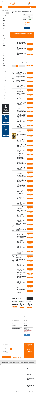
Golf (4, 74)
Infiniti (4, 38)
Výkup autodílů (4, 373)
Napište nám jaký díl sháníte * (16, 328)
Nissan (4, 53)
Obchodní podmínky (4, 378)
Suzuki (4, 63)
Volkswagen (4, 68)
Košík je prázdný (32, 3)
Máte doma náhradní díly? (5, 121)
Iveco (3, 40)
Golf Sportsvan (6, 79)
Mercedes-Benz (5, 48)
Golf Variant (5, 80)
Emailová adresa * (14, 325)
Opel (3, 55)
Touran (5, 95)
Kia (3, 43)
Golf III (5, 76)
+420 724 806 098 (29, 351)
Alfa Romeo (4, 15)
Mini (3, 50)
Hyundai (4, 33)
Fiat (3, 28)
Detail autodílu (29, 54)
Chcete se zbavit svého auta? (5, 134)
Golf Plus (5, 77)
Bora (4, 70)
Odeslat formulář (26, 334)
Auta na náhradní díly (5, 371)
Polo (4, 89)
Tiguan (5, 92)
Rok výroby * (25, 325)
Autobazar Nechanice (13, 371)
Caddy (5, 71)
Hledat (29, 65)
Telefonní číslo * (14, 322)
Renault (4, 58)
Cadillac (4, 20)
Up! (4, 98)
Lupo (4, 83)
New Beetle (5, 85)
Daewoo (4, 25)
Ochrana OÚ (31, 397)
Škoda (4, 65)
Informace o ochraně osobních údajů (27, 332)
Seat (3, 60)
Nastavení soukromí (26, 397)
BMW (3, 18)
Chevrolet (4, 35)
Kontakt (3, 382)
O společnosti (4, 377)
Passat (5, 86)
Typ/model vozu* (26, 322)
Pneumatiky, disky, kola (5, 111)
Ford (3, 30)
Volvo (4, 101)
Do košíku (27, 28)
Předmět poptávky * (5, 351)
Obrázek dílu (25, 328)
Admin (22, 397)
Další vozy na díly (29, 298)
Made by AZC (18, 397)
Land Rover (4, 45)
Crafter (5, 73)
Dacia (4, 23)
